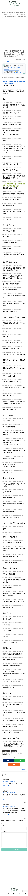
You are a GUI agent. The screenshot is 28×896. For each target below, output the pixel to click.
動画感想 (14, 751)
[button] (25, 431)
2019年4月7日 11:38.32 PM (9, 792)
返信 (25, 802)
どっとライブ (7, 753)
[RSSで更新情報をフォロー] (14, 764)
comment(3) (5, 61)
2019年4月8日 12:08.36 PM (9, 806)
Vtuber (13, 753)
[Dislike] (8, 785)
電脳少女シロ (7, 751)
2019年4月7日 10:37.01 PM (9, 781)
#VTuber (19, 67)
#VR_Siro (6, 69)
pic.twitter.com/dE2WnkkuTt (11, 70)
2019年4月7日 (17, 72)
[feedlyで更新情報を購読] (19, 760)
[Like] (4, 785)
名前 (2, 825)
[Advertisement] (14, 35)
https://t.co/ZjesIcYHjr (11, 67)
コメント (4, 831)
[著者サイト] (8, 760)
